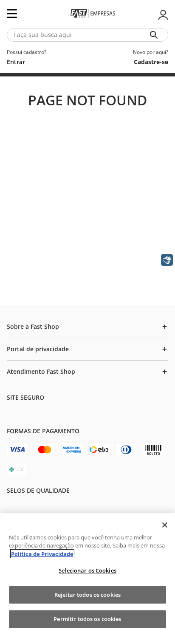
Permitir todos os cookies (87, 619)
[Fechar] (164, 525)
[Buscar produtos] (155, 34)
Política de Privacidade (42, 554)
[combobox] (87, 35)
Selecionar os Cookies (87, 570)
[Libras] (167, 260)
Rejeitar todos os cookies (87, 594)
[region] (87, 574)
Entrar (162, 15)
